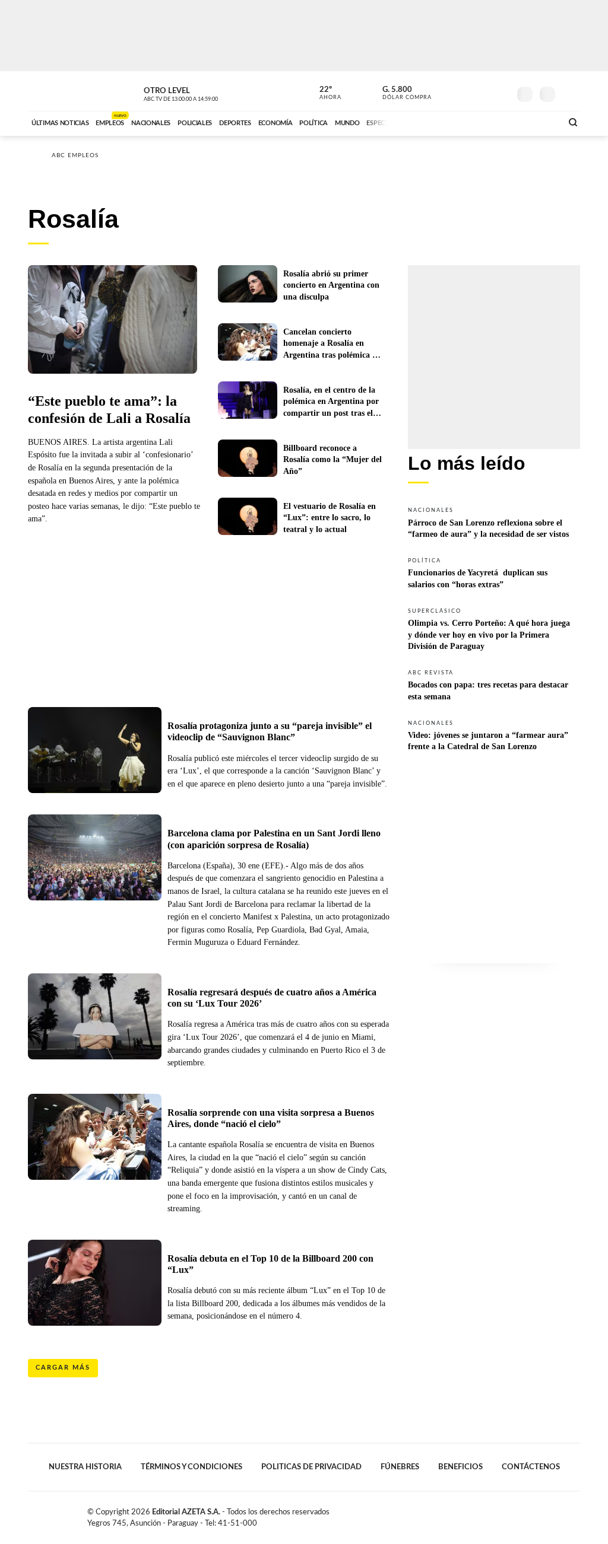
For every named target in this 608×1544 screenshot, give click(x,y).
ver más (324, 93)
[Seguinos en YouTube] (483, 91)
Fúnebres (400, 1466)
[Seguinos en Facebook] (447, 91)
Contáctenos (531, 1466)
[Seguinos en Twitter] (465, 91)
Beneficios (460, 1466)
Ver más (494, 522)
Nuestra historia (85, 1466)
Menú (569, 92)
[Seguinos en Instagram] (500, 91)
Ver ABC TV (203, 92)
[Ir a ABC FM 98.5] (537, 121)
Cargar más (63, 1367)
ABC (59, 91)
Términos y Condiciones (191, 1466)
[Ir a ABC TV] (457, 121)
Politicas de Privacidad (311, 1466)
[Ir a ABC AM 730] (490, 121)
